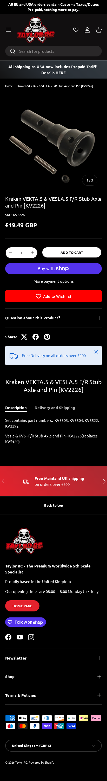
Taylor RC (21, 762)
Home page (22, 606)
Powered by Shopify (41, 762)
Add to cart (72, 252)
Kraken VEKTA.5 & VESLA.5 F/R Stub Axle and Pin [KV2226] (55, 86)
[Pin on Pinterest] (47, 337)
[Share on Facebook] (35, 337)
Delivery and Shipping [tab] (55, 407)
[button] (98, 30)
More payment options (54, 281)
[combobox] (53, 51)
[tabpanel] (53, 431)
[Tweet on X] (24, 337)
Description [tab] (16, 407)
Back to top (53, 505)
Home (9, 86)
